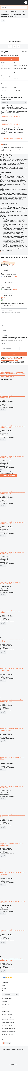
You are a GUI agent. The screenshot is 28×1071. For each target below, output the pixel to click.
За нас (3, 985)
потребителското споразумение (9, 360)
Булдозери (8, 373)
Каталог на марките (7, 1025)
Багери (2, 372)
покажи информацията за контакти (10, 116)
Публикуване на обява (8, 475)
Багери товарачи (4, 376)
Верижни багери (8, 372)
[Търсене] (25, 7)
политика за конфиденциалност (13, 358)
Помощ (4, 988)
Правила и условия (7, 1014)
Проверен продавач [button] (8, 263)
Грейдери (11, 376)
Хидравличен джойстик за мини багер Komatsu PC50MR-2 (11, 959)
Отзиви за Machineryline (8, 1022)
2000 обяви (11, 264)
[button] (25, 2)
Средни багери (9, 375)
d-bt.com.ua (4, 297)
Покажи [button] (14, 276)
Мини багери (16, 372)
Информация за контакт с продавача (11, 990)
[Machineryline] (6, 11)
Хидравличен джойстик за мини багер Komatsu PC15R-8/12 (11, 700)
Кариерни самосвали (19, 375)
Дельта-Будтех (5, 261)
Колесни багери (15, 373)
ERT (15, 62)
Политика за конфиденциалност (10, 1017)
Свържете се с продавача (9, 59)
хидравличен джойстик (20, 65)
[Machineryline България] (10, 2)
